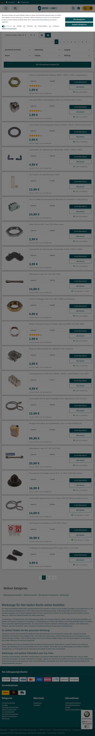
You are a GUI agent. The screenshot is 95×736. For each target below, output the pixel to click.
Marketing (30, 26)
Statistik (19, 26)
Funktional (56, 26)
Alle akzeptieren (79, 19)
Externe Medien (42, 26)
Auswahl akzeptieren (79, 25)
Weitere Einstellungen (9, 29)
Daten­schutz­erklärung (42, 19)
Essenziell (9, 26)
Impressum (5, 22)
